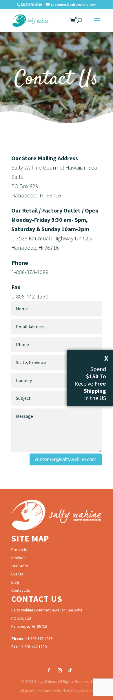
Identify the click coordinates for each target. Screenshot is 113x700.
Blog (15, 582)
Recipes (18, 557)
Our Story (19, 565)
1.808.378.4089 (40, 638)
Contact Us (20, 590)
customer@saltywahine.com (65, 459)
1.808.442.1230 (34, 646)
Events (17, 574)
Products (19, 549)
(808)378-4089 (31, 4)
